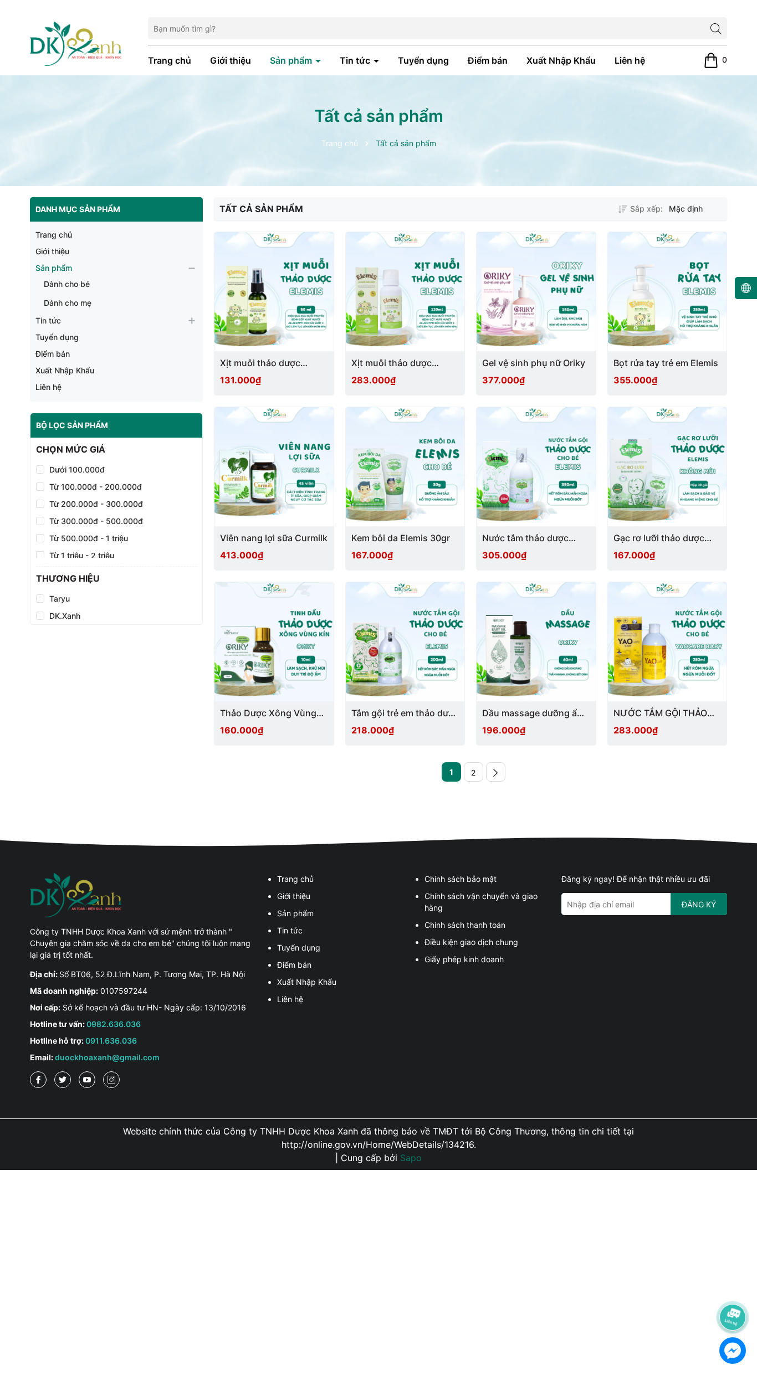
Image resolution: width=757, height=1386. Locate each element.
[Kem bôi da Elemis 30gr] (405, 466)
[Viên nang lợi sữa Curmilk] (274, 466)
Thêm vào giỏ (260, 538)
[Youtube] (87, 1079)
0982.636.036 (113, 1024)
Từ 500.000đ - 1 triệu (88, 538)
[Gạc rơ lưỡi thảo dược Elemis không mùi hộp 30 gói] (667, 466)
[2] (495, 772)
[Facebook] (38, 1079)
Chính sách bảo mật (460, 879)
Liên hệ (630, 60)
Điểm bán (488, 60)
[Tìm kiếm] (716, 28)
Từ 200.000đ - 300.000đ (96, 504)
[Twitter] (62, 1079)
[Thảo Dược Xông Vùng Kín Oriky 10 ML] (274, 641)
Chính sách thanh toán (464, 925)
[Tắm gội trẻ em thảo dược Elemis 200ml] (405, 641)
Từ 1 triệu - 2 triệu (81, 555)
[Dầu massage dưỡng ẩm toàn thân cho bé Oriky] (536, 641)
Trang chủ (169, 60)
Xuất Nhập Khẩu (561, 60)
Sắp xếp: (646, 208)
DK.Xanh (64, 616)
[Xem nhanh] (278, 364)
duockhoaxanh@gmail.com (107, 1057)
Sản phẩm (292, 60)
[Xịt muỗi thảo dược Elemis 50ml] (274, 291)
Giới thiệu (230, 60)
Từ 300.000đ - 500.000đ (96, 521)
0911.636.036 (111, 1040)
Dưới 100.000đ (77, 469)
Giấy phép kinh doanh (464, 959)
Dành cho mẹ (67, 302)
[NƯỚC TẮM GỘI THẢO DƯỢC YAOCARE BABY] (667, 641)
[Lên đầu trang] (733, 1286)
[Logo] (75, 42)
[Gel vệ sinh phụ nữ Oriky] (536, 291)
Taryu (59, 599)
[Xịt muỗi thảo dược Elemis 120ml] (405, 291)
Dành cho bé (67, 284)
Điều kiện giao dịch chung (471, 942)
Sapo (411, 1157)
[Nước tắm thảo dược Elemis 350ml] (536, 466)
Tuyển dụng (423, 60)
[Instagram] (111, 1079)
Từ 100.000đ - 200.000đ (95, 486)
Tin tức (356, 60)
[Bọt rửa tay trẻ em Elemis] (667, 291)
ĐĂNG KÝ (699, 904)
